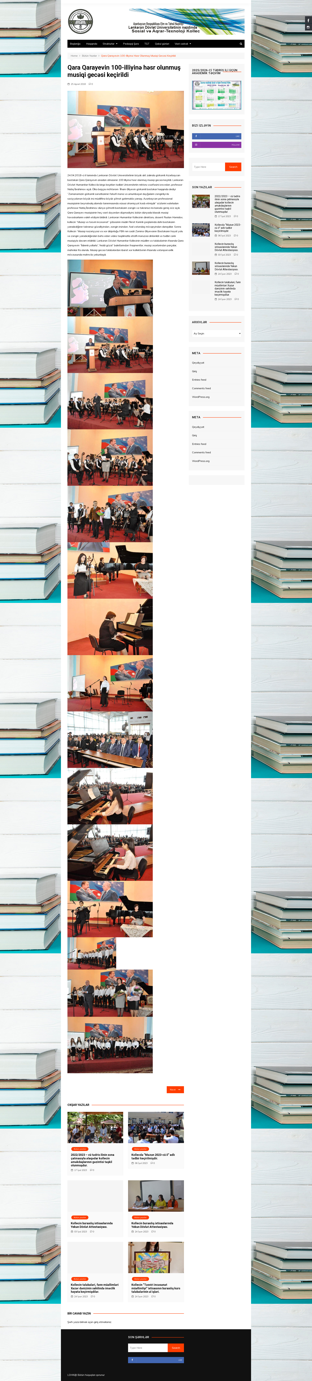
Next (173, 1089)
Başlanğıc (75, 43)
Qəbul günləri (162, 43)
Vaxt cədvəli (181, 43)
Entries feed (199, 379)
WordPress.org (200, 396)
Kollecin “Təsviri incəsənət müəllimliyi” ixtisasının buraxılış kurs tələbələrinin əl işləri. (155, 1288)
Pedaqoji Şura (131, 43)
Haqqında (91, 43)
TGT (147, 43)
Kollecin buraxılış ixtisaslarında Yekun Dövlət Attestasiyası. (92, 1225)
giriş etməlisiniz (102, 1322)
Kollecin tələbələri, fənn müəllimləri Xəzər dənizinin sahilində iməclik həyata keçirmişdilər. (95, 1288)
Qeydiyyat (198, 362)
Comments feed (201, 388)
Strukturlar (108, 43)
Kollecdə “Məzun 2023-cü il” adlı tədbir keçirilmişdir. (153, 1156)
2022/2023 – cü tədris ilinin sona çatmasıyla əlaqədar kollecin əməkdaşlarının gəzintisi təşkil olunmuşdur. (92, 1160)
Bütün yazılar (80, 1149)
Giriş (194, 371)
